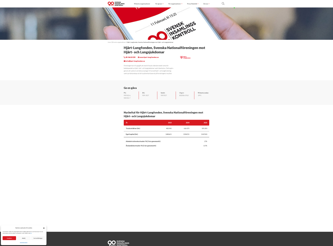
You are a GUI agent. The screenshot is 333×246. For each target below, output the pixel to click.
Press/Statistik (192, 4)
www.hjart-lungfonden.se (149, 57)
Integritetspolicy (23, 242)
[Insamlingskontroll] (116, 4)
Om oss (205, 4)
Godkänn (9, 238)
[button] (44, 228)
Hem (109, 42)
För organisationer (174, 4)
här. (31, 233)
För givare (158, 4)
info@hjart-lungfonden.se (135, 61)
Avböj (23, 238)
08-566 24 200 (130, 57)
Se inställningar (38, 238)
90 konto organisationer (142, 4)
